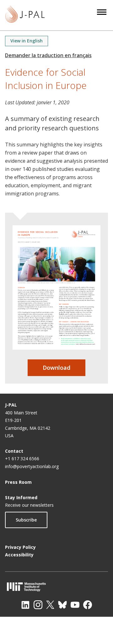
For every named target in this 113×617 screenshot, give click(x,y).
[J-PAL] (25, 15)
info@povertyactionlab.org (32, 466)
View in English (26, 41)
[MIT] (56, 587)
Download (56, 367)
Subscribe (26, 520)
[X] (50, 605)
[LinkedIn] (25, 604)
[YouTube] (75, 604)
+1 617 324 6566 (22, 458)
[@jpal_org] (38, 604)
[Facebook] (87, 604)
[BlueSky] (62, 604)
